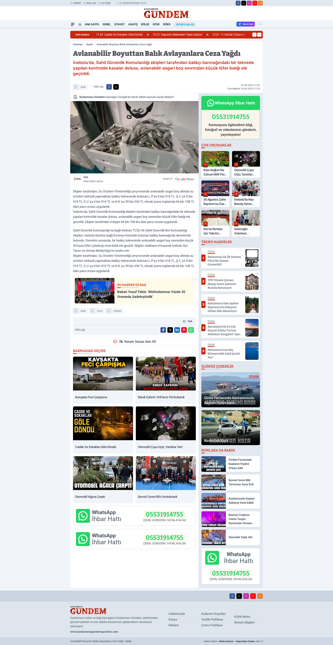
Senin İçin (248, 24)
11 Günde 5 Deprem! (187, 34)
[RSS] (260, 3)
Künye (77, 3)
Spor (156, 24)
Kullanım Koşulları (213, 614)
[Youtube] (254, 3)
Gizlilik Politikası (212, 619)
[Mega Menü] (72, 24)
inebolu (117, 310)
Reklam (91, 3)
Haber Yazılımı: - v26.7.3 (233, 641)
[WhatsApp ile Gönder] (191, 330)
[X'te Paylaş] (116, 87)
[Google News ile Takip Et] (184, 178)
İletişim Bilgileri (244, 622)
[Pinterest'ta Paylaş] (184, 330)
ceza (99, 310)
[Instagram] (249, 3)
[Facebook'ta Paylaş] (109, 87)
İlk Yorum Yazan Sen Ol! (137, 341)
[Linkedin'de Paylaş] (177, 330)
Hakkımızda (177, 614)
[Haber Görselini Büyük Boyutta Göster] (134, 137)
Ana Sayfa (92, 24)
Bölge (145, 24)
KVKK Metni (242, 616)
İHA (93, 179)
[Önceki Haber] (254, 35)
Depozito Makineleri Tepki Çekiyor (135, 34)
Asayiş (133, 24)
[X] (243, 3)
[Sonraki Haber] (259, 35)
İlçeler (89, 44)
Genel (107, 24)
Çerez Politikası (212, 625)
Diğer (166, 24)
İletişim (106, 3)
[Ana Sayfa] (80, 24)
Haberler (78, 44)
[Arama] (260, 24)
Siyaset (119, 24)
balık (83, 87)
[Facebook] (238, 3)
